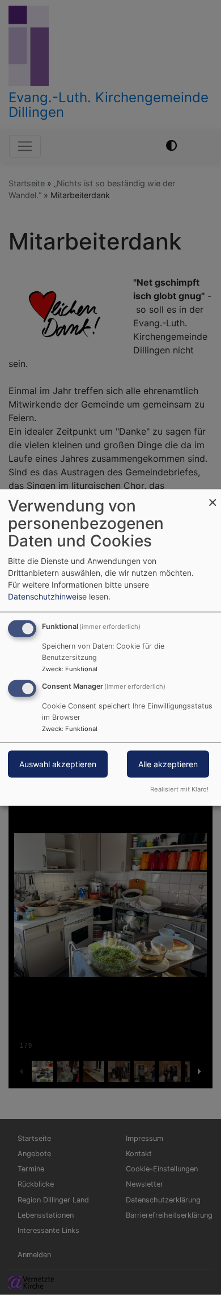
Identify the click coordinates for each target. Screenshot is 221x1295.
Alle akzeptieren (168, 764)
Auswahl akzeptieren (57, 764)
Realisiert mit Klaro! (179, 789)
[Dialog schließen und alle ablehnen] (212, 496)
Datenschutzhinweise (47, 596)
